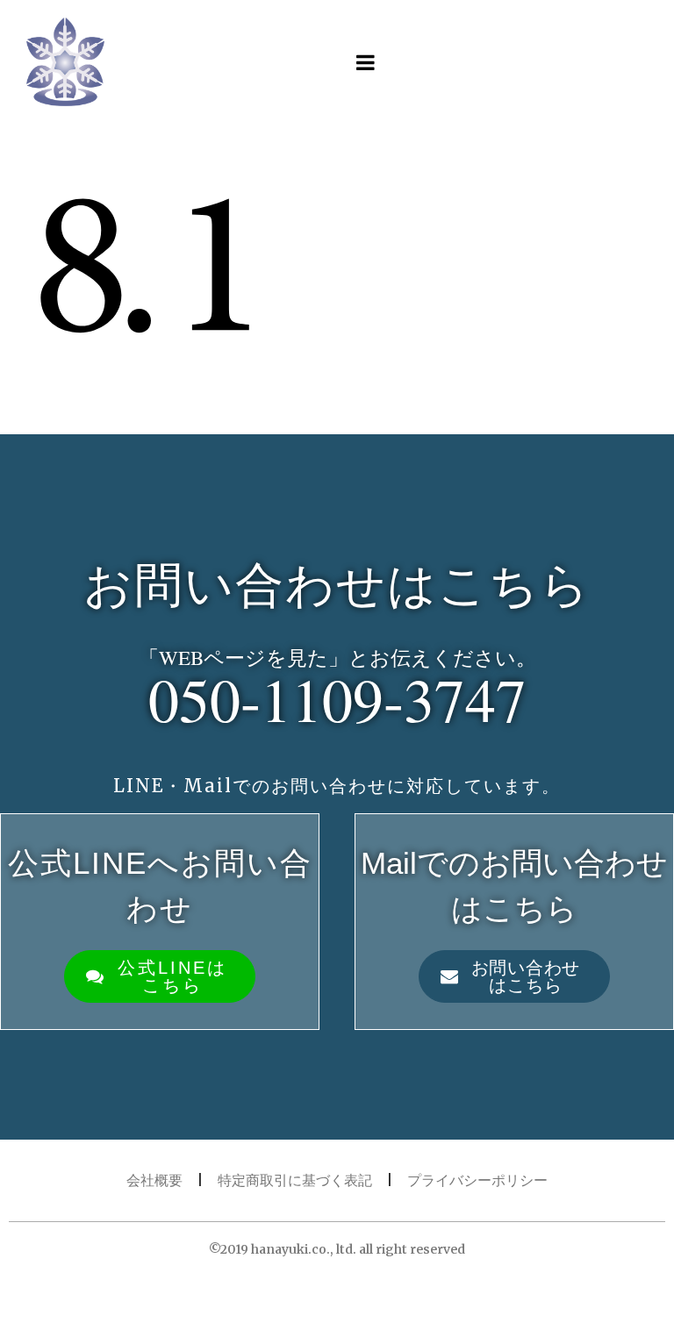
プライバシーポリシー (477, 1180)
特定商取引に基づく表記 (295, 1180)
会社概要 (154, 1180)
